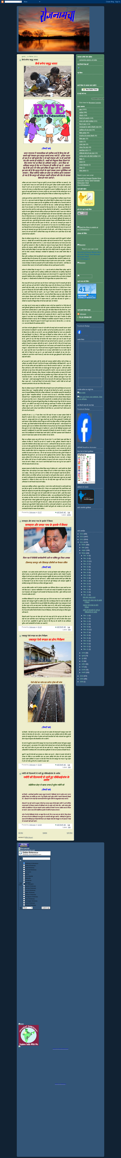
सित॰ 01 (86, 649)
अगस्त (84, 653)
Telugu (86, 180)
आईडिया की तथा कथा (85, 130)
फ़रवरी (84, 670)
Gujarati (89, 178)
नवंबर (83, 547)
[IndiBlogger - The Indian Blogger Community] (86, 205)
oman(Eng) (81, 252)
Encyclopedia (29, 876)
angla (94, 252)
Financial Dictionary (30, 869)
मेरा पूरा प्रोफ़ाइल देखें (85, 317)
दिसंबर (84, 545)
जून (83, 658)
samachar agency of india (88, 60)
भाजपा (81, 141)
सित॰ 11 (86, 621)
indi (87, 257)
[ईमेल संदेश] (68, 512)
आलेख (69, 515)
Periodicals (28, 880)
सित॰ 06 (86, 635)
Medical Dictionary (30, 865)
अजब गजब (82, 144)
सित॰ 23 (86, 575)
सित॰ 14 (86, 595)
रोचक (80, 168)
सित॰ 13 (86, 615)
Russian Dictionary (30, 905)
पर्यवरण (81, 115)
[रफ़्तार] (21, 1024)
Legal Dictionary (29, 867)
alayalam (81, 257)
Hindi (87, 183)
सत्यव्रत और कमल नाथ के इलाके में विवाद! (37, 521)
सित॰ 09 (86, 627)
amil (91, 254)
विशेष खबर (82, 139)
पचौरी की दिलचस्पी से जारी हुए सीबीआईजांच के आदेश (41, 773)
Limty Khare (80, 329)
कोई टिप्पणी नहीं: (61, 512)
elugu (86, 254)
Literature (28, 882)
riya (99, 252)
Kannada (97, 180)
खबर (69, 630)
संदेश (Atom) (29, 837)
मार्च (83, 667)
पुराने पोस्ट (69, 833)
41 (82, 289)
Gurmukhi (80, 180)
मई (83, 661)
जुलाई (83, 656)
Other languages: (29, 884)
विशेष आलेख (82, 133)
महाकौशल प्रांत (83, 150)
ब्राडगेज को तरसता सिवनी (86, 136)
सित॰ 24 (86, 572)
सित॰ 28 (86, 561)
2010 (82, 676)
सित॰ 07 (86, 632)
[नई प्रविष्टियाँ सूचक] (84, 277)
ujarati (89, 252)
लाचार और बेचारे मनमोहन (86, 121)
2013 (82, 537)
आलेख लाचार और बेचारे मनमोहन (88, 156)
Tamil (91, 180)
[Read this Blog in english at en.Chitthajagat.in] (90, 229)
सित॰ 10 (86, 624)
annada (97, 254)
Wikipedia (28, 878)
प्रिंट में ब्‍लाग (82, 124)
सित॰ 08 (86, 630)
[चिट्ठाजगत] (81, 245)
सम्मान (81, 162)
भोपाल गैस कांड (83, 147)
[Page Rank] (82, 215)
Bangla (94, 178)
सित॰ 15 (86, 592)
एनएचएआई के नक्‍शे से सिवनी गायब (88, 127)
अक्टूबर (84, 550)
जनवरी (84, 672)
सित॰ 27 (86, 564)
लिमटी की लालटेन (84, 118)
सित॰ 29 (86, 558)
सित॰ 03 (86, 644)
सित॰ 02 (86, 646)
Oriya (99, 178)
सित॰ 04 (86, 641)
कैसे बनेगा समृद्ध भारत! (30, 60)
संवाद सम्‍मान (82, 170)
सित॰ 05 (86, 638)
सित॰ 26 (86, 567)
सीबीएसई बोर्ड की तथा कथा (87, 153)
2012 (82, 539)
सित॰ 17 (86, 586)
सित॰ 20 (86, 584)
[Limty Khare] (79, 333)
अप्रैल (84, 664)
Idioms (27, 874)
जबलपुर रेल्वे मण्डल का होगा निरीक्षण (34, 636)
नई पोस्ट (20, 833)
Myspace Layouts (95, 103)
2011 (82, 542)
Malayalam (81, 183)
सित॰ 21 (86, 581)
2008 (82, 682)
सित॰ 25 (86, 570)
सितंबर (84, 553)
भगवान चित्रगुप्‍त (83, 165)
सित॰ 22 (86, 578)
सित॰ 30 (86, 556)
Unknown (83, 314)
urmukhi (80, 254)
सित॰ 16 (86, 589)
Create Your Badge (82, 335)
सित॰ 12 (86, 618)
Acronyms (28, 872)
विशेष (80, 159)
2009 (82, 679)
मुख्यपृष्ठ (45, 833)
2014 (82, 534)
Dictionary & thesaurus (31, 863)
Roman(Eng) (81, 178)
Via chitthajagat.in (83, 185)
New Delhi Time (91, 89)
